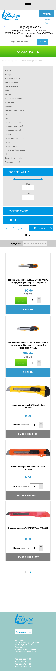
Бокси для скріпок (12, 78)
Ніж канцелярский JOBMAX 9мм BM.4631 (28, 528)
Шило (7, 154)
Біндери (8, 74)
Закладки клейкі (11, 86)
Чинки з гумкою (11, 146)
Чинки (7, 142)
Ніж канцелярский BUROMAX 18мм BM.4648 (28, 406)
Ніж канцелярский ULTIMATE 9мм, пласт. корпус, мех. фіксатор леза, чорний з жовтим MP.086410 (28, 282)
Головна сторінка (9, 60)
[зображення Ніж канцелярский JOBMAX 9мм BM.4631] (28, 514)
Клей (7, 90)
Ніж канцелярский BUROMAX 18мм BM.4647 (28, 468)
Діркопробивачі (11, 82)
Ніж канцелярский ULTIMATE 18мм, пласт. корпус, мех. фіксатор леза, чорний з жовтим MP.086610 (28, 345)
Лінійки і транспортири (14, 110)
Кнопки (8, 94)
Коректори (9, 102)
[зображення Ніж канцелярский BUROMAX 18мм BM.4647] (28, 453)
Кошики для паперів (13, 98)
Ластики (8, 106)
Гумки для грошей (12, 162)
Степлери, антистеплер (14, 138)
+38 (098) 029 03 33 (29, 27)
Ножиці (8, 118)
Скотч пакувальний (13, 130)
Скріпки (8, 134)
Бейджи (8, 70)
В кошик (28, 309)
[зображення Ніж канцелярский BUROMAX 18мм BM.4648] (28, 391)
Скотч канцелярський (14, 126)
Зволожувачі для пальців (15, 150)
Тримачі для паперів (13, 158)
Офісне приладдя (27, 60)
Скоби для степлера (13, 122)
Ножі (7, 114)
